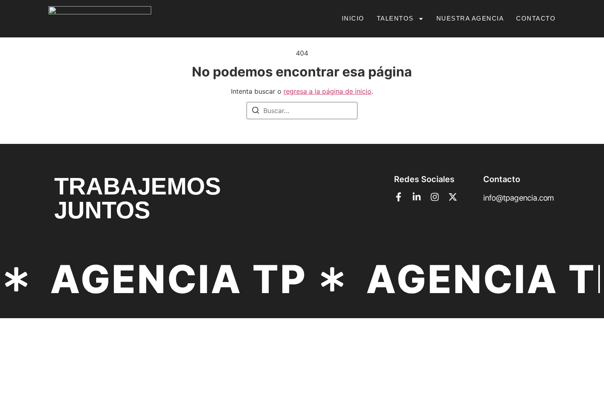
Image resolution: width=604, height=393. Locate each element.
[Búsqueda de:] (302, 110)
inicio (353, 18)
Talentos (395, 18)
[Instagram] (434, 196)
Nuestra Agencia (470, 18)
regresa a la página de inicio (327, 91)
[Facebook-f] (398, 196)
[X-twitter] (452, 196)
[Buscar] (255, 111)
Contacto (536, 18)
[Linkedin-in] (416, 196)
